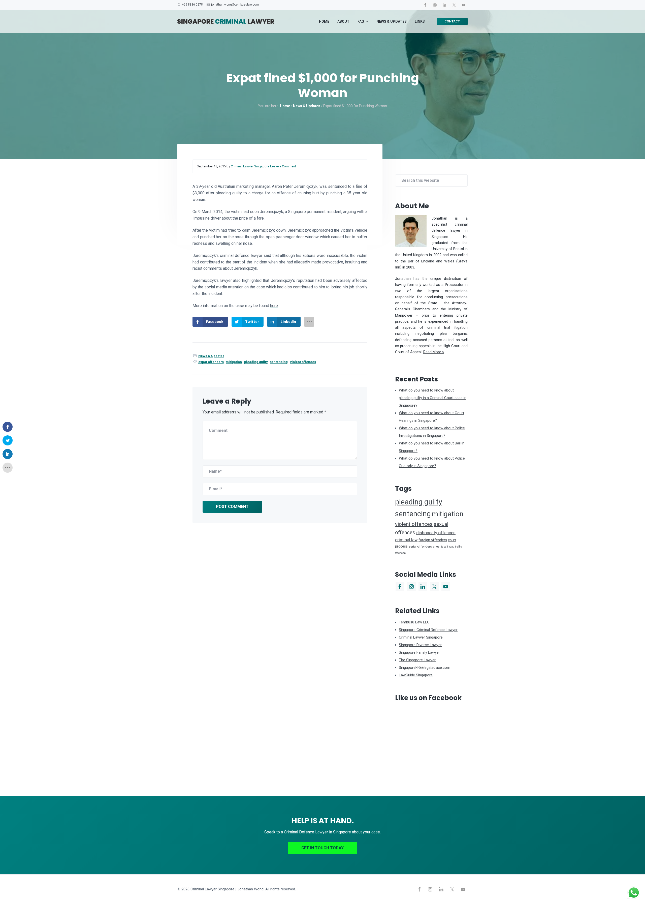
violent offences (303, 362)
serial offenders (420, 546)
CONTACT (452, 21)
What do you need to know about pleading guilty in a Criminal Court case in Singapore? (432, 398)
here (274, 305)
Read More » (433, 352)
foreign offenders (432, 540)
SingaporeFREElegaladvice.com (424, 667)
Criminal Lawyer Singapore (421, 637)
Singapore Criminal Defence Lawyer (428, 629)
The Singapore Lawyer (417, 660)
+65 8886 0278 (192, 4)
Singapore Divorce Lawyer (420, 645)
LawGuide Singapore (416, 675)
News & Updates (211, 356)
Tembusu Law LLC (414, 622)
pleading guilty (256, 362)
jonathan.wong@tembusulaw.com (235, 4)
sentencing (279, 362)
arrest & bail (440, 546)
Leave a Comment (283, 166)
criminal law (406, 539)
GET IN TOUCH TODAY (322, 848)
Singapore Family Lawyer (419, 652)
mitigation (234, 362)
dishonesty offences (436, 532)
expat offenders (211, 362)
